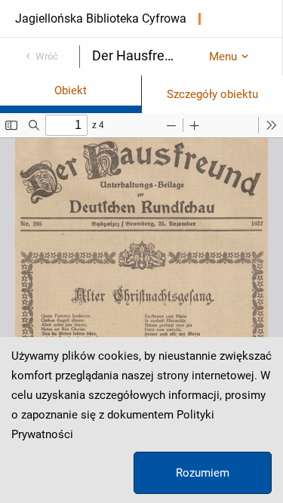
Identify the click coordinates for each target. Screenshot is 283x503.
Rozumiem (202, 473)
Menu (223, 56)
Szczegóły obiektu (212, 94)
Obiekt (70, 90)
